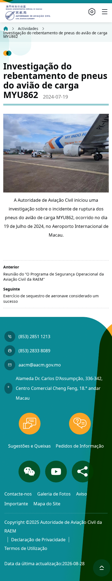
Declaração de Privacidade (38, 540)
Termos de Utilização (25, 548)
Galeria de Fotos (54, 494)
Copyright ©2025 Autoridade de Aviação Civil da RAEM (53, 526)
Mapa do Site (46, 504)
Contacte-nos (18, 494)
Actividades (28, 28)
